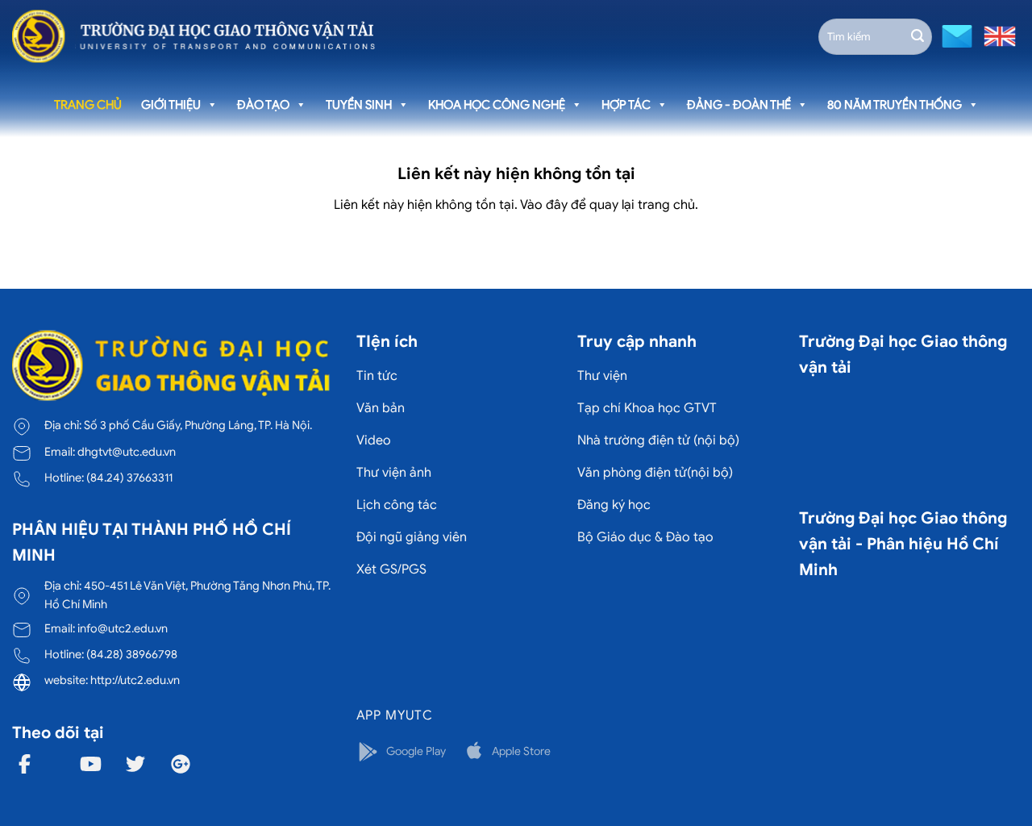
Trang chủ (88, 105)
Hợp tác (626, 105)
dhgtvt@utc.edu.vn (126, 451)
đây (557, 205)
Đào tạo (263, 105)
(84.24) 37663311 (129, 477)
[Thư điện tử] (955, 35)
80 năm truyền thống (894, 105)
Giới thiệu (171, 105)
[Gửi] (917, 36)
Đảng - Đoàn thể (739, 105)
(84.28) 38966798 (131, 654)
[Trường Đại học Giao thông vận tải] (193, 36)
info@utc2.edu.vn (122, 628)
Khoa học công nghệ (496, 105)
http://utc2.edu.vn (135, 680)
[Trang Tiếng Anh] (996, 35)
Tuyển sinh (359, 105)
